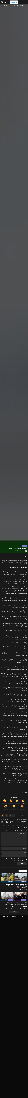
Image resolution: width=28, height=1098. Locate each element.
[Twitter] (10, 815)
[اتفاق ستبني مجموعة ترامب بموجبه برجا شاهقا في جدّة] (21, 896)
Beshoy (23, 550)
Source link (24, 792)
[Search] (2, 2)
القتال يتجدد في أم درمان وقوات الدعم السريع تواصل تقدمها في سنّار (21, 885)
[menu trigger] (25, 2)
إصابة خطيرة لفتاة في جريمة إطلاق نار (8, 885)
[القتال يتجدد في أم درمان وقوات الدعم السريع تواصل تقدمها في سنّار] (21, 878)
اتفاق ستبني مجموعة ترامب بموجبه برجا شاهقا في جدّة (21, 904)
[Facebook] (13, 815)
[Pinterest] (6, 815)
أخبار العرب (24, 546)
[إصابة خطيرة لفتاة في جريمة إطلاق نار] (7, 878)
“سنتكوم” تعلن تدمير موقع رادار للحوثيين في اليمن (8, 904)
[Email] (2, 815)
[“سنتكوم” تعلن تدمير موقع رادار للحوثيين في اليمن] (7, 896)
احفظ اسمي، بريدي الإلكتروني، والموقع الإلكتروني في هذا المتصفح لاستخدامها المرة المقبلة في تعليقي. (14, 859)
